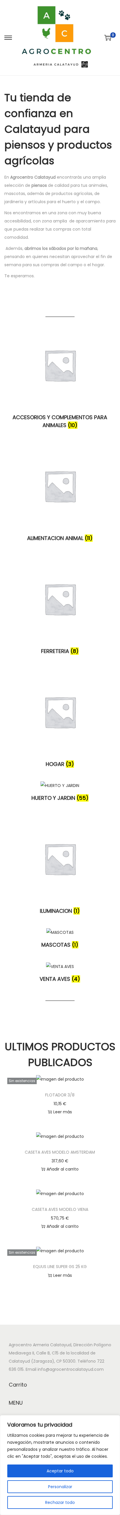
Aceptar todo (60, 1471)
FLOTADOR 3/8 (60, 1095)
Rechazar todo (60, 1502)
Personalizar (60, 1487)
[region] (60, 1465)
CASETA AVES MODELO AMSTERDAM (60, 1152)
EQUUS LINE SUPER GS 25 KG (60, 1267)
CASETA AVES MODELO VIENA (60, 1209)
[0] (107, 37)
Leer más (62, 1112)
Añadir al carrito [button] (63, 1169)
